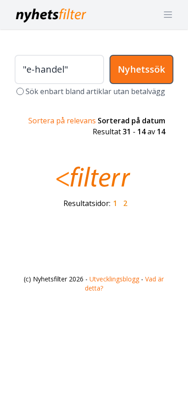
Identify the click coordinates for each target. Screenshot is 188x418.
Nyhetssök (141, 69)
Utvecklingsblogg (114, 279)
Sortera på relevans (62, 121)
